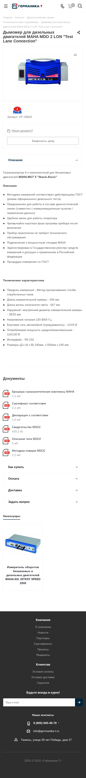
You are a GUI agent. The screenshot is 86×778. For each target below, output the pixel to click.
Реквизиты (43, 655)
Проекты (43, 649)
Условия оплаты (43, 671)
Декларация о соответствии (30, 415)
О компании (43, 627)
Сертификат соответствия (29, 403)
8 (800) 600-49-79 (45, 723)
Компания (43, 620)
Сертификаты (43, 643)
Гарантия (43, 682)
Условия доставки (43, 677)
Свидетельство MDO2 (26, 427)
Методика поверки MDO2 (28, 450)
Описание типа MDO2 (26, 438)
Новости (43, 632)
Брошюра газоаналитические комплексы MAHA (43, 391)
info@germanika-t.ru (46, 731)
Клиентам (43, 664)
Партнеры (43, 638)
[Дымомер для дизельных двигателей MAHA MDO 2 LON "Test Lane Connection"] (43, 72)
